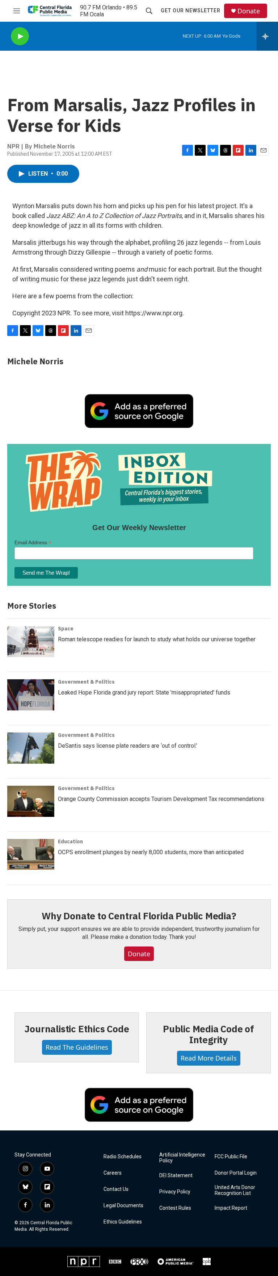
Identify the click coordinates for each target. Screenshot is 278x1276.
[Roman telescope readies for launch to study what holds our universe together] (30, 641)
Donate (248, 11)
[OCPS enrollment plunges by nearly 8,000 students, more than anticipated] (30, 854)
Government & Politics (86, 682)
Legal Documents (123, 1205)
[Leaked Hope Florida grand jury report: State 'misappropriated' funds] (30, 694)
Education (70, 841)
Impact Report (231, 1208)
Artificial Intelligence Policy (182, 1157)
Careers (113, 1173)
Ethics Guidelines (123, 1222)
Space (65, 628)
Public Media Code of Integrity (208, 1034)
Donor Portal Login (236, 1173)
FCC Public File (231, 1156)
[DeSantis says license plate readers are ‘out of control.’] (30, 748)
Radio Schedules (123, 1156)
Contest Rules (175, 1208)
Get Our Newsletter (190, 10)
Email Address (32, 542)
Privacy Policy (174, 1192)
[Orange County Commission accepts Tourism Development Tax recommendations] (30, 801)
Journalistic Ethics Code (76, 1029)
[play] (20, 36)
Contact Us (116, 1189)
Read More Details (209, 1058)
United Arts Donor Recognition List (235, 1190)
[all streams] (267, 36)
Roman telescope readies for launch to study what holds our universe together (157, 639)
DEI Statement (176, 1175)
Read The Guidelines (77, 1047)
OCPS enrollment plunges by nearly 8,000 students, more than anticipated (151, 852)
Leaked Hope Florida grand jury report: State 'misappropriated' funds (144, 692)
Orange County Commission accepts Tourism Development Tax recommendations (161, 799)
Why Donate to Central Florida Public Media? (139, 916)
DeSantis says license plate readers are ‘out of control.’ (127, 745)
